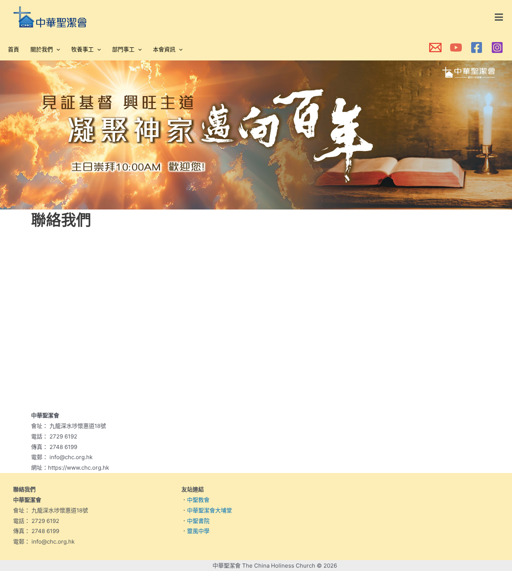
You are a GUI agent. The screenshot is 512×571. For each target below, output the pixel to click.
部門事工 (123, 49)
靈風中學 (198, 531)
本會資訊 (164, 49)
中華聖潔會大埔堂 (209, 510)
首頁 (13, 49)
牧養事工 (82, 49)
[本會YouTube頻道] (456, 47)
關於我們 (41, 49)
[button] (499, 17)
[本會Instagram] (497, 47)
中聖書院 (198, 520)
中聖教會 (198, 499)
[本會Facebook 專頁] (476, 47)
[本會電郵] (435, 47)
